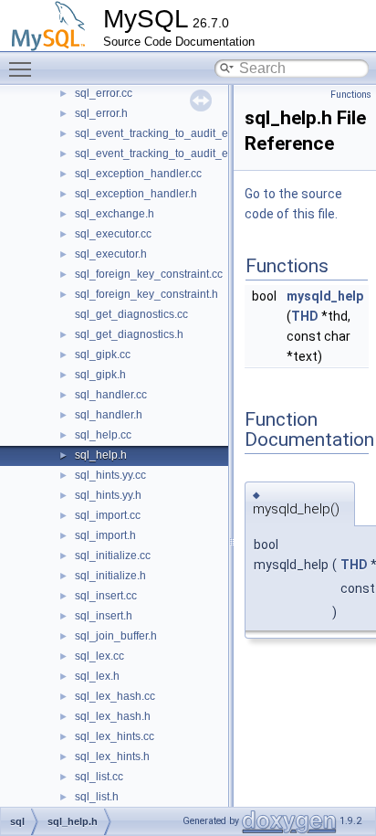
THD (305, 316)
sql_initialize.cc (113, 555)
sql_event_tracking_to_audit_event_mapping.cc (194, 133)
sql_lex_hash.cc (115, 696)
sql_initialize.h (110, 575)
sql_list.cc (99, 776)
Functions (350, 95)
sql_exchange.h (114, 213)
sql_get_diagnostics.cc (131, 314)
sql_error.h (101, 113)
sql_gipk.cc (103, 354)
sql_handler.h (108, 414)
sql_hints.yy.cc (110, 475)
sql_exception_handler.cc (138, 173)
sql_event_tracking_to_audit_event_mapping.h (191, 153)
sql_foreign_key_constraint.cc (149, 274)
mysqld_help (325, 296)
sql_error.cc (103, 93)
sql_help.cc (103, 435)
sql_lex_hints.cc (114, 736)
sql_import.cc (108, 515)
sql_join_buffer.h (116, 636)
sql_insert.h (103, 615)
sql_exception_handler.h (136, 193)
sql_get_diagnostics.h (129, 334)
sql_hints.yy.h (108, 495)
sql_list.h (97, 796)
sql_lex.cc (99, 656)
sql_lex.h (97, 676)
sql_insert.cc (106, 595)
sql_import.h (105, 535)
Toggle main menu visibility (23, 68)
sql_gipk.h (100, 374)
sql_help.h (101, 455)
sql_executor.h (111, 254)
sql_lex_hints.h (112, 756)
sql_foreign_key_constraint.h (146, 294)
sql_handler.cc (111, 394)
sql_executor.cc (113, 234)
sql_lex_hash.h (113, 716)
